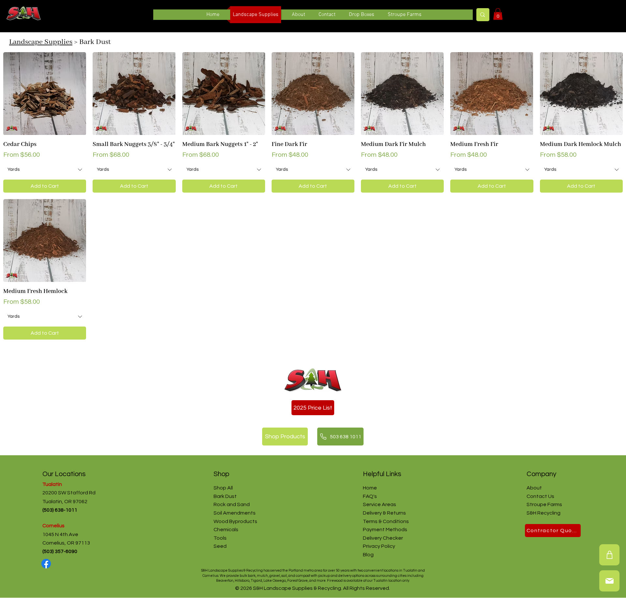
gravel (274, 575)
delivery (344, 575)
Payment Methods (385, 529)
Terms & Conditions (386, 521)
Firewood (335, 580)
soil (284, 575)
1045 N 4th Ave (60, 534)
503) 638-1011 (61, 510)
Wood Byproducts (235, 521)
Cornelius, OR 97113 (66, 543)
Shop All (223, 487)
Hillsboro (242, 580)
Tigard (256, 580)
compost (303, 575)
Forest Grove (297, 580)
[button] (498, 14)
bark (251, 575)
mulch (262, 575)
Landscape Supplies (40, 42)
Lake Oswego (274, 580)
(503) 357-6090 (59, 551)
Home (370, 487)
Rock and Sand (232, 504)
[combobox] (44, 170)
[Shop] (609, 554)
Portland (296, 570)
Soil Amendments (235, 513)
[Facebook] (46, 563)
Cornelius (54, 525)
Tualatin (52, 484)
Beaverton (224, 580)
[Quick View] (44, 93)
